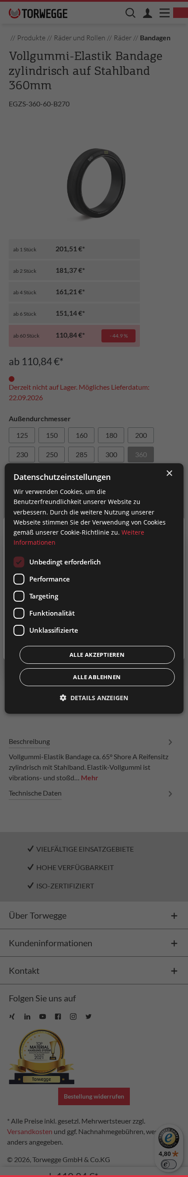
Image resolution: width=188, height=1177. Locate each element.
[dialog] (94, 588)
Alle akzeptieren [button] (97, 655)
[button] (94, 698)
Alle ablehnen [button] (97, 677)
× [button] (169, 473)
